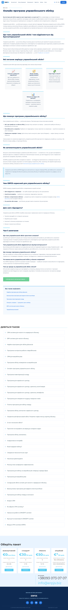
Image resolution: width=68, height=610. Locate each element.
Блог (45, 2)
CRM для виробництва (14, 356)
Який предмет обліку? (14, 446)
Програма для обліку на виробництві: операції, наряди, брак (27, 470)
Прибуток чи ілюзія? (43, 52)
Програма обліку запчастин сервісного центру (23, 410)
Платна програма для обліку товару (19, 404)
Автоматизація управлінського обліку (33, 163)
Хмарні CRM (11, 501)
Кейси (41, 2)
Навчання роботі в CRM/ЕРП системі (19, 513)
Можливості (30, 2)
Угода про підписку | (24, 598)
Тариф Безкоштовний (12, 309)
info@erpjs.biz (49, 583)
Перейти (9, 570)
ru (56, 2)
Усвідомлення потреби (15, 440)
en (58, 2)
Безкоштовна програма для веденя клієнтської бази (21, 295)
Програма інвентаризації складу (15, 299)
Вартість (37, 2)
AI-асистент (14, 2)
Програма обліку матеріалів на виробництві (22, 362)
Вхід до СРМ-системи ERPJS (16, 525)
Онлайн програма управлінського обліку (21, 368)
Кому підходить (22, 2)
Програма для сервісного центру (18, 380)
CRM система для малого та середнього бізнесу (23, 332)
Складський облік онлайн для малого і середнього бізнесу (27, 483)
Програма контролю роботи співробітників (21, 350)
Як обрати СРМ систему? (15, 507)
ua (54, 2)
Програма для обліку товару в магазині (20, 495)
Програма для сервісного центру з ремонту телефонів (25, 392)
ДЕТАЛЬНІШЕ (9, 566)
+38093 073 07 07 (52, 578)
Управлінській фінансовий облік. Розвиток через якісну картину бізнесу (31, 416)
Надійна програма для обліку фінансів (17, 292)
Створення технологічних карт (17, 452)
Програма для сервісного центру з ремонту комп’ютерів (26, 386)
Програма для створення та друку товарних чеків (23, 398)
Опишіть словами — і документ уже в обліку (18, 302)
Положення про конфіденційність (39, 598)
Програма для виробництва (16, 476)
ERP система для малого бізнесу (15, 306)
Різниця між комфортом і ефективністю (20, 464)
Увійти (63, 2)
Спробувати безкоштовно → (16, 279)
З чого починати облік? (15, 422)
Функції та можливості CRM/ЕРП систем (20, 519)
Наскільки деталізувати (15, 458)
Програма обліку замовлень (16, 434)
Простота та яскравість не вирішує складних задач (24, 428)
